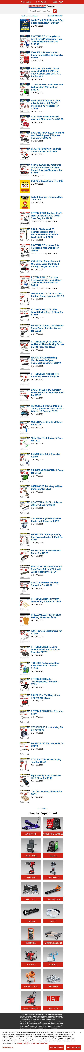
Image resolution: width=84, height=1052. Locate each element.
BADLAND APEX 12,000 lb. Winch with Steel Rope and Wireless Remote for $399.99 (47, 135)
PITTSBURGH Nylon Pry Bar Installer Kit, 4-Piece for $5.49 (46, 600)
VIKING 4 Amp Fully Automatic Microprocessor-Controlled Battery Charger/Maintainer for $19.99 (46, 169)
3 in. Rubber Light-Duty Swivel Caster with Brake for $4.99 (46, 519)
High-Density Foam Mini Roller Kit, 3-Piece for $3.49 (46, 776)
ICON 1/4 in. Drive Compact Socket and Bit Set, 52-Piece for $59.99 (47, 55)
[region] (42, 1040)
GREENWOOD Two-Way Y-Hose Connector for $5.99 (46, 487)
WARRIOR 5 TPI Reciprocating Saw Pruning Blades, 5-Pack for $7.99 (47, 537)
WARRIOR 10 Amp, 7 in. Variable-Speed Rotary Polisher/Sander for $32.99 (47, 328)
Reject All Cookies (73, 1047)
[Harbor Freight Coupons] (42, 6)
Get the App (57, 2)
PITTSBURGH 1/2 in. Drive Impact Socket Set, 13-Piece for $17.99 (47, 312)
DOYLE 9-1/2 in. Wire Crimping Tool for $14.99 (46, 760)
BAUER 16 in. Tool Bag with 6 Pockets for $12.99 (45, 696)
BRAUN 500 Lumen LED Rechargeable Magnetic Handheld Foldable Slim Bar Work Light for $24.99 (45, 233)
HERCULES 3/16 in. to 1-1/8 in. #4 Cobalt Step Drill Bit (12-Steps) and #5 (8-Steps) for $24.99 (46, 104)
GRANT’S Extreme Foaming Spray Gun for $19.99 (44, 584)
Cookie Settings (7, 1047)
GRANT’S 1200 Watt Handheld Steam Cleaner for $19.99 (46, 150)
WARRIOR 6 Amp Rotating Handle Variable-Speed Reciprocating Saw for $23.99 (46, 360)
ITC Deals (43, 2)
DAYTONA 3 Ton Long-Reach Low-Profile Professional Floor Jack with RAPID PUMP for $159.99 (46, 40)
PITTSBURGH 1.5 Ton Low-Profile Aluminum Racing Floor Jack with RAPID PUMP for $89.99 (46, 281)
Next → (45, 809)
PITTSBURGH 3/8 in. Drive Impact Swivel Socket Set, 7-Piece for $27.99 (45, 649)
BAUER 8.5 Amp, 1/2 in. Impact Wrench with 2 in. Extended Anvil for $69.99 (47, 392)
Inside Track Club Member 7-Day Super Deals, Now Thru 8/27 (47, 21)
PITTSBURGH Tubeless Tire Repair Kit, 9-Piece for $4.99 (45, 375)
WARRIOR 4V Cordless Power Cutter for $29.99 (46, 551)
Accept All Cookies (56, 1047)
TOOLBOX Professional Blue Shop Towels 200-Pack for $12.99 (45, 666)
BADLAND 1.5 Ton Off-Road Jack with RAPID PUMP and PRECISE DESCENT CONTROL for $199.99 (46, 72)
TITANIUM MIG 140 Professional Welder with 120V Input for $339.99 (47, 87)
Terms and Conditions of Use (38, 1043)
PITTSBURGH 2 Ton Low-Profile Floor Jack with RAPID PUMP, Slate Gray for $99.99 (47, 216)
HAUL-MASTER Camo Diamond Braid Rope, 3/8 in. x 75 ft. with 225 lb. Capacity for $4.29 (46, 569)
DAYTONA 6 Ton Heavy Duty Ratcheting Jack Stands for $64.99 (45, 248)
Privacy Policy (22, 1043)
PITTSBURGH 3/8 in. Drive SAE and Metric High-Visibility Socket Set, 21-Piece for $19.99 (47, 344)
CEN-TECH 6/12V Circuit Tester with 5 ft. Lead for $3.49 (46, 503)
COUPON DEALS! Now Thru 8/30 (47, 181)
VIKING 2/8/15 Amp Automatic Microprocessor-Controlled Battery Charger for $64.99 (46, 264)
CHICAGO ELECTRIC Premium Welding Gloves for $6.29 (46, 616)
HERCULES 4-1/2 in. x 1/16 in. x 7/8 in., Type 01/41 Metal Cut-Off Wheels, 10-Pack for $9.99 (47, 408)
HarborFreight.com (48, 1028)
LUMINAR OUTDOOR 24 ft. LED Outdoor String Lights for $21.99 (47, 294)
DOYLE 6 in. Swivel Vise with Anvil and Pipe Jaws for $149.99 (47, 118)
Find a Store (26, 2)
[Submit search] (55, 11)
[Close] (80, 1032)
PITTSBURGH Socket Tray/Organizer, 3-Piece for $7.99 (44, 682)
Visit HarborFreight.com (30, 16)
